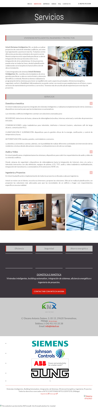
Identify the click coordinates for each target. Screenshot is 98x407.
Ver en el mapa (53, 321)
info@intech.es (52, 326)
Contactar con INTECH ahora (49, 291)
